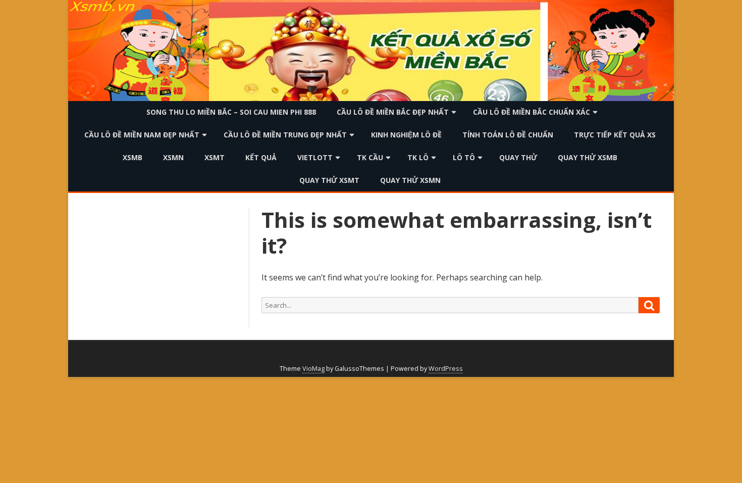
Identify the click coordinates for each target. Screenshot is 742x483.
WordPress (446, 368)
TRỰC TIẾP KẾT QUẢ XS (615, 134)
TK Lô (418, 157)
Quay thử (518, 157)
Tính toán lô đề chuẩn (507, 134)
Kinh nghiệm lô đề (406, 134)
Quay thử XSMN (410, 180)
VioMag (313, 368)
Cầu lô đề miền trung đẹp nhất (285, 134)
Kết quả (261, 157)
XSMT (214, 157)
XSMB (132, 157)
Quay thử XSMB (587, 157)
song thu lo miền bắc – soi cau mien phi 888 (231, 112)
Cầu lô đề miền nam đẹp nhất (141, 134)
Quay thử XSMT (329, 180)
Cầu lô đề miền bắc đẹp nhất (393, 112)
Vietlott (315, 157)
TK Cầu (370, 157)
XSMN (173, 157)
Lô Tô (464, 157)
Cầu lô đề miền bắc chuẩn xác (531, 112)
